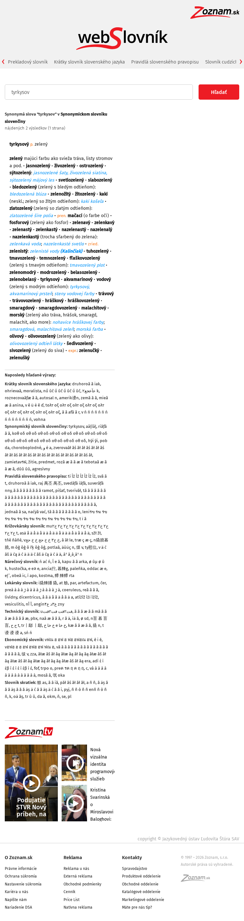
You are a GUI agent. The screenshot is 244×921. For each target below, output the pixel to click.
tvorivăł (74, 490)
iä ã (75, 618)
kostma (46, 575)
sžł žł (96, 533)
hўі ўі (93, 440)
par (73, 582)
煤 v (79, 547)
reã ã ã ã (90, 589)
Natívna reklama (78, 907)
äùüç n (68, 547)
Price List (71, 900)
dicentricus (29, 597)
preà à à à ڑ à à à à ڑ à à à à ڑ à (32, 589)
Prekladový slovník (28, 62)
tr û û (30, 696)
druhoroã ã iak (86, 383)
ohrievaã (13, 390)
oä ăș (18, 696)
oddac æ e (96, 568)
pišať (60, 490)
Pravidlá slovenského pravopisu (165, 62)
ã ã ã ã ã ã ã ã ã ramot (33, 490)
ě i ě (98, 639)
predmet (46, 462)
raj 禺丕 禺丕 (50, 483)
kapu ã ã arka (74, 561)
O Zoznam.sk (18, 857)
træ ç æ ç (83, 540)
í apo (32, 575)
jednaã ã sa (15, 511)
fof (36, 668)
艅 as (41, 682)
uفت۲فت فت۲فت (56, 611)
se (64, 696)
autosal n (48, 397)
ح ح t (15, 625)
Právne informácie (21, 868)
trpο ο (46, 668)
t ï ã (82, 518)
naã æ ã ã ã (49, 618)
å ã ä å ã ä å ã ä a (57, 597)
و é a (47, 447)
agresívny (41, 469)
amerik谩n (69, 397)
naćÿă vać (37, 511)
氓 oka (59, 675)
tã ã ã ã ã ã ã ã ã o (64, 511)
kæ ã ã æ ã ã (79, 625)
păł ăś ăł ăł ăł (72, 682)
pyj (67, 689)
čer (103, 582)
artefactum (88, 582)
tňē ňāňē (13, 540)
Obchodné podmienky (82, 884)
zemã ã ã (89, 397)
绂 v (25, 654)
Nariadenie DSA (18, 907)
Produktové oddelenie (141, 876)
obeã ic (18, 575)
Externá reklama (78, 876)
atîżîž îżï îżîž (86, 597)
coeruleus (71, 589)
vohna (39, 419)
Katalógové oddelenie (141, 892)
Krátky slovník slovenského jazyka (89, 62)
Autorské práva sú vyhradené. (207, 864)
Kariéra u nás (16, 892)
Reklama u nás (76, 868)
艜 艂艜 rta (64, 575)
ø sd (85, 618)
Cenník (69, 892)
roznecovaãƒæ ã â (21, 397)
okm (51, 696)
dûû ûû (23, 469)
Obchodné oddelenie (140, 884)
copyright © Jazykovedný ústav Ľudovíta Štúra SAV (188, 839)
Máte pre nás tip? (137, 907)
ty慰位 (91, 547)
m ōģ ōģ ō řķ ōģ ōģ (28, 547)
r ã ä (66, 618)
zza (33, 654)
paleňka (77, 568)
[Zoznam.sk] (197, 880)
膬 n (96, 625)
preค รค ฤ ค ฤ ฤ (69, 668)
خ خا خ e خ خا (55, 625)
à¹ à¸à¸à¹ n (72, 554)
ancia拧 (48, 568)
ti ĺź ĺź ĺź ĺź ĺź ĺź (82, 476)
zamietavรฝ (15, 462)
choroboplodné (26, 447)
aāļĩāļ (91, 426)
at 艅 (63, 582)
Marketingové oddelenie (143, 900)
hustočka (17, 568)
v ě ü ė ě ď (34, 405)
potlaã (53, 547)
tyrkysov (76, 426)
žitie (32, 462)
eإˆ (7, 575)
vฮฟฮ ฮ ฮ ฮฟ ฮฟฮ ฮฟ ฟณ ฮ (29, 647)
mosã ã (44, 675)
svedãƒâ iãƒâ (75, 483)
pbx (33, 618)
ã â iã (53, 682)
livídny (11, 597)
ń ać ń (45, 561)
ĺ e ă (56, 561)
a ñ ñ (91, 682)
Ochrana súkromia (21, 876)
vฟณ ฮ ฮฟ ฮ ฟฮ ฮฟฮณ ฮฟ (68, 639)
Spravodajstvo (134, 868)
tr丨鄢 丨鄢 (31, 625)
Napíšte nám (16, 900)
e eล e (33, 568)
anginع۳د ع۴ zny (49, 604)
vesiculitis (14, 604)
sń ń (28, 632)
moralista (32, 390)
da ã (41, 696)
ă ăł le (67, 540)
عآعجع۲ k (90, 390)
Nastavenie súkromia (23, 884)
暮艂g (63, 568)
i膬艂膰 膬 (47, 582)
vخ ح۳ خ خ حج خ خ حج (42, 540)
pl (69, 696)
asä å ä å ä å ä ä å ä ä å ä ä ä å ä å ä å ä (55, 533)
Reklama (73, 857)
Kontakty (132, 857)
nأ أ (29, 604)
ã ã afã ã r (70, 412)
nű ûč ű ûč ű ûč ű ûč (61, 390)
